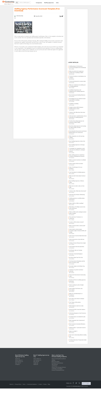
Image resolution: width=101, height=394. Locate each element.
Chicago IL (17, 364)
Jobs (57, 2)
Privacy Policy (18, 384)
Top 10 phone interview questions (76, 246)
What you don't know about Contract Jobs (77, 176)
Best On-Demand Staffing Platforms (77, 95)
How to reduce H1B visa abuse (76, 163)
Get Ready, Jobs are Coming (75, 250)
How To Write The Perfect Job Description (75, 289)
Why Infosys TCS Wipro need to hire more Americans (77, 207)
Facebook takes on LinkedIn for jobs (77, 316)
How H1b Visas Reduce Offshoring (77, 194)
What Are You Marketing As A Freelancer (75, 294)
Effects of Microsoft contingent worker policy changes (77, 212)
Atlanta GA (17, 358)
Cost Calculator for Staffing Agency (77, 172)
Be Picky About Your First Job (76, 257)
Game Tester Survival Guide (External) (77, 235)
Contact (40, 384)
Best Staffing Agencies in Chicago (77, 144)
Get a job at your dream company (76, 298)
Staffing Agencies (49, 2)
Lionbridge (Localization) (57, 368)
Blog (49, 384)
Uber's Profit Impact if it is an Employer (75, 168)
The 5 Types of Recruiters (75, 302)
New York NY (18, 363)
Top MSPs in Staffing (73, 103)
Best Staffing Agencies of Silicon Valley (76, 181)
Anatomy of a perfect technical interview (76, 270)
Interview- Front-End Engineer (76, 253)
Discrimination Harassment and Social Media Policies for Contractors (77, 132)
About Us (11, 384)
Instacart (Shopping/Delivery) (58, 370)
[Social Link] (73, 383)
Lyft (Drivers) (54, 365)
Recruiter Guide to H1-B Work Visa (77, 266)
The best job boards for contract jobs (77, 81)
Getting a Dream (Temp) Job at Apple (77, 243)
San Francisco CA (19, 361)
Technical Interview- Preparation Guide (77, 339)
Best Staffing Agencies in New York (77, 141)
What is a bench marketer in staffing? (77, 160)
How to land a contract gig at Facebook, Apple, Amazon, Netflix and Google (77, 231)
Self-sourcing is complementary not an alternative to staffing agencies (78, 116)
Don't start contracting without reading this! (77, 335)
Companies (39, 2)
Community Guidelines (32, 384)
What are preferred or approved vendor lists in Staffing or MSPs (76, 72)
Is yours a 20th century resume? (76, 222)
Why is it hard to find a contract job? (77, 225)
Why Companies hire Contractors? (77, 320)
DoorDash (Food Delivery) (57, 363)
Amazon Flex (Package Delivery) (59, 367)
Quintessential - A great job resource (77, 327)
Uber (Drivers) (55, 364)
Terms (24, 384)
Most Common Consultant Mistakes (77, 324)
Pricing (44, 384)
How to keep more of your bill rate (76, 239)
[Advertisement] (76, 34)
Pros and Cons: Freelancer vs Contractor (76, 217)
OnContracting (19, 15)
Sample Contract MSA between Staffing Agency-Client (76, 108)
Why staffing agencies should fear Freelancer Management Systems (76, 155)
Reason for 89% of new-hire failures (77, 309)
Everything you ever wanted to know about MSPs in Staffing (77, 99)
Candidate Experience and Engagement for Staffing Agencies (77, 90)
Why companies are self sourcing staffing (76, 137)
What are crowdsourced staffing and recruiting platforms (77, 85)
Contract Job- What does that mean (77, 112)
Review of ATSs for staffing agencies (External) (77, 280)
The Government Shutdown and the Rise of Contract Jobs (77, 262)
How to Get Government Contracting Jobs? (77, 275)
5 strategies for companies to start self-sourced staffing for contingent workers (77, 150)
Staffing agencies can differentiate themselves (77, 199)
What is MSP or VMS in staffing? (76, 203)
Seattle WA (35, 363)
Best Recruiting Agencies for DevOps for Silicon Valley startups (77, 127)
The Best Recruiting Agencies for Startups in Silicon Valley (76, 121)
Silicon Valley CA (19, 360)
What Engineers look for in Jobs (76, 305)
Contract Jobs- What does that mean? (77, 191)
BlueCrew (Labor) (55, 361)
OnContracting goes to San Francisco (77, 313)
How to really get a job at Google (76, 284)
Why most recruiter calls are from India (76, 186)
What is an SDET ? (73, 331)
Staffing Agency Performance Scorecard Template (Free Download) (77, 67)
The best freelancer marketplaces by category (77, 77)
